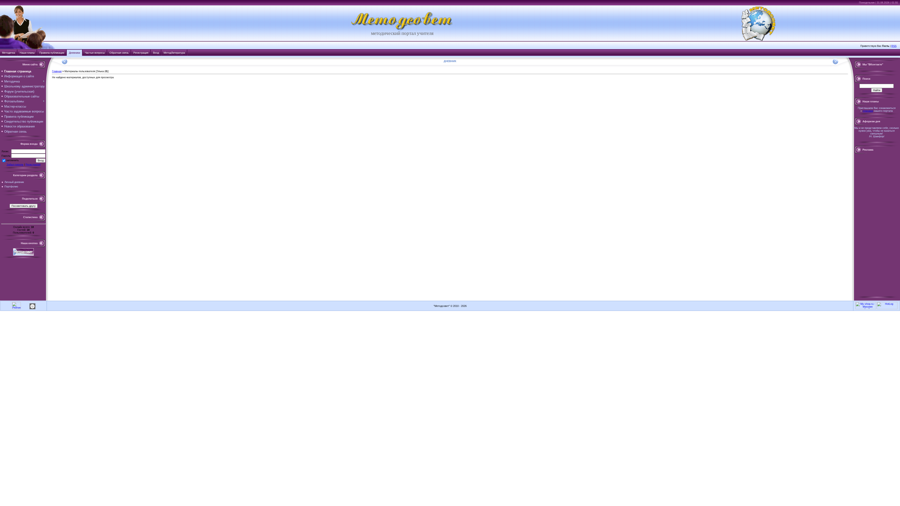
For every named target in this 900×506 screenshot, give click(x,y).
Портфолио (11, 186)
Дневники (74, 52)
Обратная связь (119, 52)
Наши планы (27, 52)
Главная (57, 71)
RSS (893, 46)
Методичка (8, 52)
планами (868, 110)
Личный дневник (14, 182)
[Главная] (402, 29)
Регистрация (140, 52)
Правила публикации (51, 52)
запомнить (12, 160)
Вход (156, 52)
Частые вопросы (95, 52)
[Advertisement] (876, 225)
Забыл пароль (15, 164)
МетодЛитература (174, 52)
